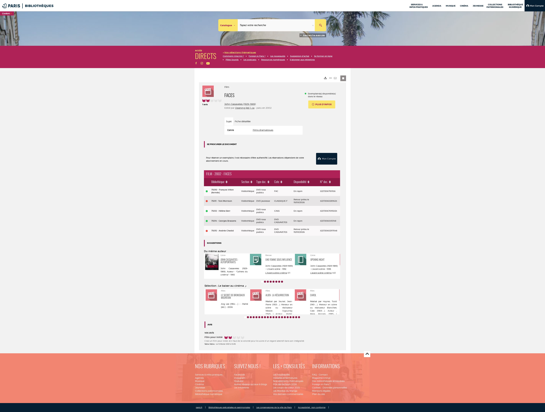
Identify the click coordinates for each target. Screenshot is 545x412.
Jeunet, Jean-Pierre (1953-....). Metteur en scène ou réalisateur (279, 304)
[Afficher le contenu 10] (271, 317)
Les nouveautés (281, 374)
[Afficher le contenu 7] (279, 282)
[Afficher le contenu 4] (271, 282)
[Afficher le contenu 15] (285, 317)
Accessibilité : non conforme (311, 407)
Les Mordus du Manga (285, 391)
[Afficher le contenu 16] (288, 317)
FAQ (314, 374)
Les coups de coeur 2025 (286, 387)
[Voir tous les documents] (246, 286)
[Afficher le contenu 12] (276, 317)
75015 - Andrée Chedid (222, 230)
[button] (535, 5)
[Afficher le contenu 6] (276, 282)
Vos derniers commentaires (288, 394)
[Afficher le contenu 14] (282, 317)
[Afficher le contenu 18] (293, 317)
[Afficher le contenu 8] (282, 282)
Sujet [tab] (229, 121)
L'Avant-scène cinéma (276, 273)
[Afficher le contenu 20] (299, 317)
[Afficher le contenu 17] (291, 317)
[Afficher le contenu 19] (296, 317)
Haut (367, 354)
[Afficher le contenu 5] (273, 282)
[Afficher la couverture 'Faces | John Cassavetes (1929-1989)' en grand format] (208, 91)
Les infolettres (241, 387)
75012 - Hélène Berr (220, 211)
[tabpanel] (263, 130)
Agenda (199, 378)
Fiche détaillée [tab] (243, 121)
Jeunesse (200, 387)
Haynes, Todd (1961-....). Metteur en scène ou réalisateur (323, 304)
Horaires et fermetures (285, 378)
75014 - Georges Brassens (223, 221)
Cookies (316, 387)
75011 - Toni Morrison (221, 201)
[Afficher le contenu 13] (279, 317)
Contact (323, 374)
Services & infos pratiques (209, 374)
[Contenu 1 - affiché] (262, 282)
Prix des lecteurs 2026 (285, 384)
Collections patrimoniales (209, 391)
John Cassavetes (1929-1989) (240, 104)
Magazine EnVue (321, 378)
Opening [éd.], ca (244, 108)
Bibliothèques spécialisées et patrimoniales (229, 407)
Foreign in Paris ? (321, 384)
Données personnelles (335, 387)
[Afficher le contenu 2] (265, 282)
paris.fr (199, 407)
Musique (199, 381)
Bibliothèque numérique (208, 394)
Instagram (239, 378)
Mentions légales (321, 391)
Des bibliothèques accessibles (328, 381)
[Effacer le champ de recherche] (313, 25)
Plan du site (318, 394)
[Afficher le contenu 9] (268, 317)
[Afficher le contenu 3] (268, 282)
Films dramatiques (263, 130)
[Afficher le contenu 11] (273, 317)
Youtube (238, 381)
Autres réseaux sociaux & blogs (250, 384)
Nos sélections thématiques (288, 381)
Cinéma (199, 384)
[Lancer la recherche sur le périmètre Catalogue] (320, 25)
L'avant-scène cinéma (321, 273)
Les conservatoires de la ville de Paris (274, 407)
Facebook (239, 374)
